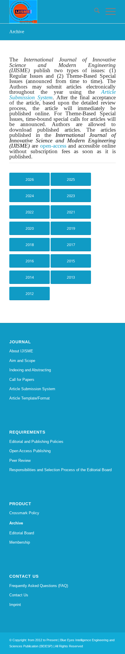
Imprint (15, 604)
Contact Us (18, 595)
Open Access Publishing (30, 451)
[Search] (94, 11)
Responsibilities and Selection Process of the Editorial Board (60, 470)
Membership (19, 542)
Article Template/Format (29, 398)
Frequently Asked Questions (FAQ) (38, 586)
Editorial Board (21, 533)
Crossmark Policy (24, 513)
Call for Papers (21, 379)
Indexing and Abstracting (30, 370)
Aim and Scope (22, 360)
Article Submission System (32, 389)
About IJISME (21, 351)
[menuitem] (94, 11)
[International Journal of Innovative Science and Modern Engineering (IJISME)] (51, 11)
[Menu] (108, 11)
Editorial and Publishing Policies (36, 441)
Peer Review (20, 460)
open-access (53, 146)
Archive (16, 31)
